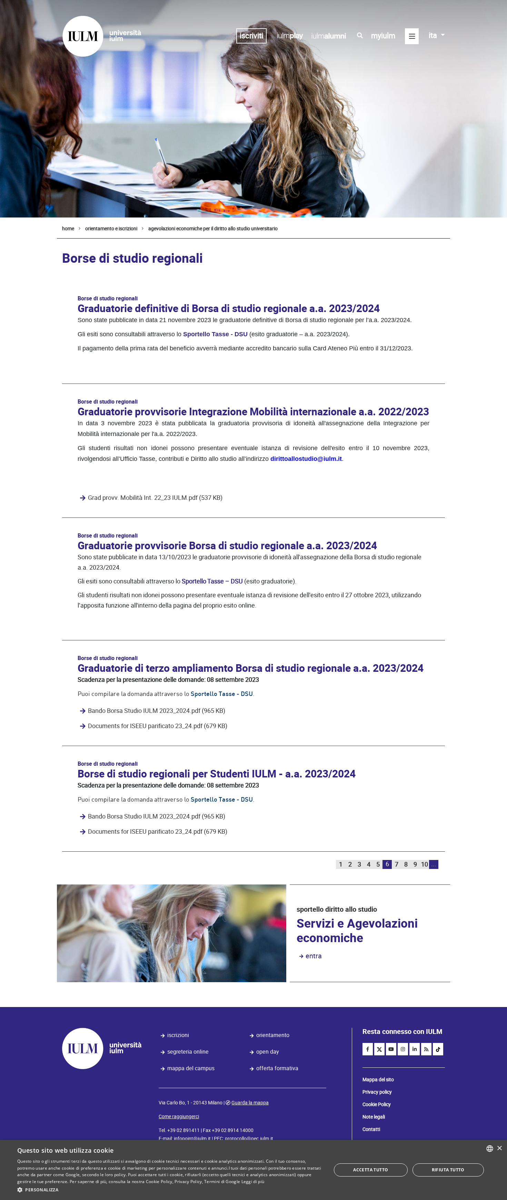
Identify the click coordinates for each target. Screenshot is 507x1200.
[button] (169, 1190)
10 (424, 864)
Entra (314, 956)
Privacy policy (377, 1091)
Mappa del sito (378, 1079)
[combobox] (489, 1148)
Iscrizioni (178, 1035)
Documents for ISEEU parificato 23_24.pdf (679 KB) (157, 726)
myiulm (383, 35)
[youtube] (391, 1049)
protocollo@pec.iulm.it (249, 1138)
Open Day (267, 1052)
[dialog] (253, 1170)
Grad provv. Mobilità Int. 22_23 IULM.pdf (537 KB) (155, 498)
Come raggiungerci (179, 1116)
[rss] (426, 1049)
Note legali (373, 1116)
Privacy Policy (188, 1181)
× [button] (499, 1148)
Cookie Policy (376, 1104)
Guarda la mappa (250, 1102)
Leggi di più (253, 1181)
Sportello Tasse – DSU (212, 581)
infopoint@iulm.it (192, 1138)
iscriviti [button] (251, 35)
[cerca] (360, 35)
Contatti (371, 1129)
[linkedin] (414, 1049)
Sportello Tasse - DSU (215, 334)
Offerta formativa (277, 1068)
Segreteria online (188, 1052)
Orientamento (272, 1035)
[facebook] (367, 1049)
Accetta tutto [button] (370, 1170)
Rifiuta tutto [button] (448, 1170)
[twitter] (379, 1049)
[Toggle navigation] (412, 36)
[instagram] (403, 1049)
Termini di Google (222, 1181)
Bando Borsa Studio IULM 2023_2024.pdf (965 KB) (156, 711)
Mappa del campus (191, 1068)
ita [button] (434, 35)
